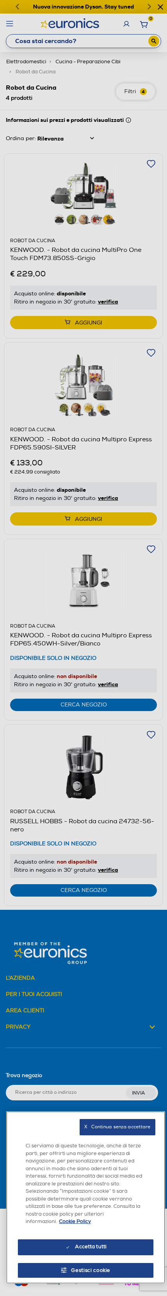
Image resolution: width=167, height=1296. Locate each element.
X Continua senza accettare (117, 1127)
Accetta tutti (90, 1247)
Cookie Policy (75, 1221)
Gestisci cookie (90, 1270)
